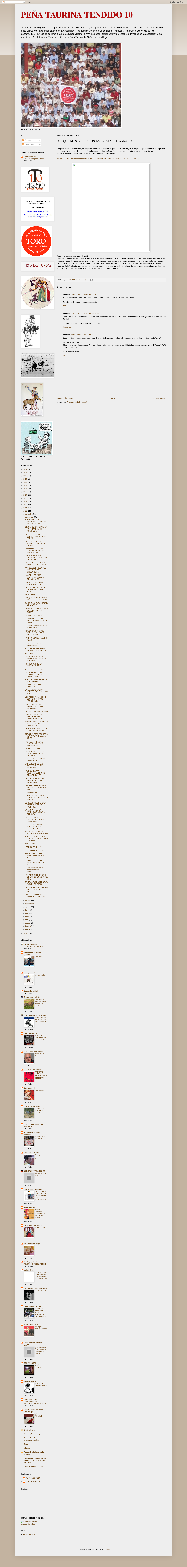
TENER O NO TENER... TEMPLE (35, 1264)
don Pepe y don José (32, 1262)
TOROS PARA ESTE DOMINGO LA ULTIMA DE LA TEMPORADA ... (35, 522)
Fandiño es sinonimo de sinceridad (34, 686)
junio (27, 913)
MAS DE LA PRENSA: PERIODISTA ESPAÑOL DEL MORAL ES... (35, 577)
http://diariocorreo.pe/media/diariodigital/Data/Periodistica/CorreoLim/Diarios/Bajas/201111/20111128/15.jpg (98, 159)
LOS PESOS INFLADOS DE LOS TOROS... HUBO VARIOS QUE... (35, 699)
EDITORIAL (29, 654)
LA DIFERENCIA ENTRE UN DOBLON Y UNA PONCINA (36, 564)
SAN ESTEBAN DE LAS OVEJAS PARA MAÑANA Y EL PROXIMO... (36, 766)
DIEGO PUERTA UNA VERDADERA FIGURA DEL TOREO (36, 536)
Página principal (29, 1534)
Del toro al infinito (30, 944)
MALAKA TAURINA (31, 1153)
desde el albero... (30, 1381)
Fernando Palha (40, 1290)
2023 (25, 479)
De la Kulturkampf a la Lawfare (34, 159)
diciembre (29, 514)
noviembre (29, 517)
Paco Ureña (28, 1126)
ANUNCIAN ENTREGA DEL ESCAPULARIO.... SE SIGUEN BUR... (35, 570)
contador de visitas (28, 1524)
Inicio (113, 398)
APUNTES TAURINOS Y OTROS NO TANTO (34, 583)
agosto (28, 907)
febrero (28, 926)
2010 (25, 933)
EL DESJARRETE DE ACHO (35, 1015)
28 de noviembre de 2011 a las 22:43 (85, 335)
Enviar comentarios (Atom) (77, 402)
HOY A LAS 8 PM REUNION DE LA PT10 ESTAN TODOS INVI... (36, 787)
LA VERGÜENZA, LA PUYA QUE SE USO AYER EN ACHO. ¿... (35, 589)
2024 (25, 476)
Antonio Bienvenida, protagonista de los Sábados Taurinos (40, 1213)
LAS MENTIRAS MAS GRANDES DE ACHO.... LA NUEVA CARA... (36, 558)
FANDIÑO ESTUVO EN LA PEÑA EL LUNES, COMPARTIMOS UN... (34, 717)
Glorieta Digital (29, 1430)
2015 (25, 498)
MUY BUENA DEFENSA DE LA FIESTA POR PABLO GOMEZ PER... (36, 724)
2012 (25, 508)
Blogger (107, 1549)
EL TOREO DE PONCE (33, 615)
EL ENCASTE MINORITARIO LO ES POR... (40, 1110)
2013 (25, 505)
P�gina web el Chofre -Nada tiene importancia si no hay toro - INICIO (35, 1460)
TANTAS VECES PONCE (34, 669)
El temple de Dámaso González (39, 1157)
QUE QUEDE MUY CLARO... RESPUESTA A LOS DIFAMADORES (35, 780)
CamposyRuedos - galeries (34, 1434)
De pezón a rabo (30, 1088)
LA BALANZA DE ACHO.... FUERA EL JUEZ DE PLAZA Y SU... (36, 692)
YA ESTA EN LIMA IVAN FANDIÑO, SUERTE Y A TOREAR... (35, 812)
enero (27, 929)
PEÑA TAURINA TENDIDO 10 (77, 14)
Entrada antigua (159, 398)
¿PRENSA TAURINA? (33, 847)
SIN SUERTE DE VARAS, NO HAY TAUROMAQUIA (41, 1019)
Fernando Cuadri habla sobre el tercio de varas (36, 627)
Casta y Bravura (30, 1033)
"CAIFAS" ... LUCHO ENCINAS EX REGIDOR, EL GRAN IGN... (36, 863)
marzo (27, 923)
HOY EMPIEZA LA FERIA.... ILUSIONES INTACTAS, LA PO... (36, 856)
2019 (25, 485)
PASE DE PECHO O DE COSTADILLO (34, 644)
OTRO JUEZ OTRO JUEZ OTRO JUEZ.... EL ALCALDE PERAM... (36, 798)
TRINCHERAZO (40, 1227)
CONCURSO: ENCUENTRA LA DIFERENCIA (36, 604)
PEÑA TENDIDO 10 (33, 1478)
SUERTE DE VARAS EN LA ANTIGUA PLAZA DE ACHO (36, 833)
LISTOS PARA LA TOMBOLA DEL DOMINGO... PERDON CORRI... (36, 621)
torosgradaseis (30, 973)
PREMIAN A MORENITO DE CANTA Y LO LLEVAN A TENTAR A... (35, 754)
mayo (27, 917)
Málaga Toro (28, 1270)
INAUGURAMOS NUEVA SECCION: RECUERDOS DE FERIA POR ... (35, 633)
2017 (25, 492)
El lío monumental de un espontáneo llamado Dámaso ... (34, 870)
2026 (25, 469)
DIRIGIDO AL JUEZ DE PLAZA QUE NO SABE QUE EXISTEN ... (36, 610)
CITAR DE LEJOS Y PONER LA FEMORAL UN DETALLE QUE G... (36, 736)
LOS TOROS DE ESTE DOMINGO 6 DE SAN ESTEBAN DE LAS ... (34, 706)
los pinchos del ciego (32, 1244)
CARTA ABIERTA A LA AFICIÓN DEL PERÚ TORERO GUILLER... (36, 889)
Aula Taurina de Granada (33, 1052)
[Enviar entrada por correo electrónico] (91, 280)
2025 (25, 473)
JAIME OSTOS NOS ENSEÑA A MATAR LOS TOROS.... (36, 883)
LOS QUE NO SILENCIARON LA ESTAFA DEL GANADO (36, 599)
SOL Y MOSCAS (30, 1363)
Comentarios (29, 144)
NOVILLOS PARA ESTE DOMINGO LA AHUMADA (35, 895)
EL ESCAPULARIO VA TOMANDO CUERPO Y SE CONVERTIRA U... (36, 674)
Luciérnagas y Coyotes (33, 1226)
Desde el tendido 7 (31, 991)
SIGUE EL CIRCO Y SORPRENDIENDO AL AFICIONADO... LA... (34, 819)
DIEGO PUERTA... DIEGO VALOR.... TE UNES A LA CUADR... (35, 543)
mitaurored (28, 1448)
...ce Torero (39, 1246)
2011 (25, 511)
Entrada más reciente (65, 398)
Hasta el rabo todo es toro (34, 1124)
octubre (28, 900)
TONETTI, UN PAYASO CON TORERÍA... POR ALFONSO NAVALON (36, 839)
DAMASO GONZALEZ (33, 748)
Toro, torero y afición (32, 997)
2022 (25, 482)
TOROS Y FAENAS (31, 1325)
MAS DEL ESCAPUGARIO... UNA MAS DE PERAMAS (35, 649)
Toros (26, 1444)
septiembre (29, 904)
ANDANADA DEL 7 (31, 1399)
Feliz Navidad (39, 1090)
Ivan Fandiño (30, 844)
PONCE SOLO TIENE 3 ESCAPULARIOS (33, 665)
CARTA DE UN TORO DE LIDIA (36, 711)
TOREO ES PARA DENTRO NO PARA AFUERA (36, 680)
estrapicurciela (30, 1207)
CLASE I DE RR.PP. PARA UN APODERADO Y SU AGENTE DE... (36, 529)
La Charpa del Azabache (33, 1467)
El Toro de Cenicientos (32, 1070)
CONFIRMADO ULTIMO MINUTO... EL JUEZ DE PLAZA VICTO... (34, 550)
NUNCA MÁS (30, 595)
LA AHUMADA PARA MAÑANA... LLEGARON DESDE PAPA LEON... (35, 773)
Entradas (27, 140)
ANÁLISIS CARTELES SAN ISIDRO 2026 (40, 1037)
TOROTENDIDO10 (33, 1482)
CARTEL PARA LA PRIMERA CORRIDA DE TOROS (35, 760)
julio (27, 910)
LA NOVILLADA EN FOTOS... (35, 850)
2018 (25, 489)
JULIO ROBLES (31, 793)
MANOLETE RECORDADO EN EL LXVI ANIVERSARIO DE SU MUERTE (40, 1312)
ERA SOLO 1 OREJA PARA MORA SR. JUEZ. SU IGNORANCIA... (35, 743)
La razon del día (30, 157)
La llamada (38, 957)
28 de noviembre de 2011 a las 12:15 (85, 294)
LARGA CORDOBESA (32, 1306)
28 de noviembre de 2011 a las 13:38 (85, 313)
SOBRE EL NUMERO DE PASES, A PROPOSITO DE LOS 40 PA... (36, 659)
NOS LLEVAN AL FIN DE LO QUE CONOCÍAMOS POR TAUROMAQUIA (40, 1195)
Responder (67, 306)
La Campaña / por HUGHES (33, 946)
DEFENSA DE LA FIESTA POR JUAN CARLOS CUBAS (36, 730)
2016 (25, 495)
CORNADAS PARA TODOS (34, 1171)
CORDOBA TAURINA (32, 1106)
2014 (25, 501)
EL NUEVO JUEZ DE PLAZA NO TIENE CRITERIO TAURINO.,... (35, 805)
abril (27, 920)
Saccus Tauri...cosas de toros (35, 1288)
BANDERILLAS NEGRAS (33, 1189)
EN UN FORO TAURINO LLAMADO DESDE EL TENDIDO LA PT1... (34, 826)
